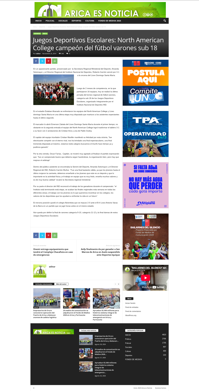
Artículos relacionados (43, 284)
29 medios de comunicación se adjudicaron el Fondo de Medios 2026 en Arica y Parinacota (76, 312)
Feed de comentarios (133, 311)
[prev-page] (115, 284)
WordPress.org (130, 315)
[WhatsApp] (54, 61)
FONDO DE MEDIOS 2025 (109, 20)
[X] (42, 61)
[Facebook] (36, 61)
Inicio (35, 27)
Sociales (63, 20)
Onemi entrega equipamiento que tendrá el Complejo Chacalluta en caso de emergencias (53, 252)
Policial (50, 20)
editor (38, 54)
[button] (165, 21)
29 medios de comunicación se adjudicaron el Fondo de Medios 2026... (107, 351)
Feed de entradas (131, 307)
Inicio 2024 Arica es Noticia (143, 388)
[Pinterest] (48, 61)
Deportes (76, 20)
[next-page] (118, 284)
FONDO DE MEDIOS (133, 359)
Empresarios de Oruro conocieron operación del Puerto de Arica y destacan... (107, 338)
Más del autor (61, 284)
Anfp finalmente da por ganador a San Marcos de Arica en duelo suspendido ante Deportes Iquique (100, 252)
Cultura (89, 20)
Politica (128, 339)
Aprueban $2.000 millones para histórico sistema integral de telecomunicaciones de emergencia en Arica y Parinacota (106, 315)
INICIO (38, 20)
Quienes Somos (160, 388)
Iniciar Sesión (130, 303)
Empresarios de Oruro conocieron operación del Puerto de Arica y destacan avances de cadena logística (44, 314)
